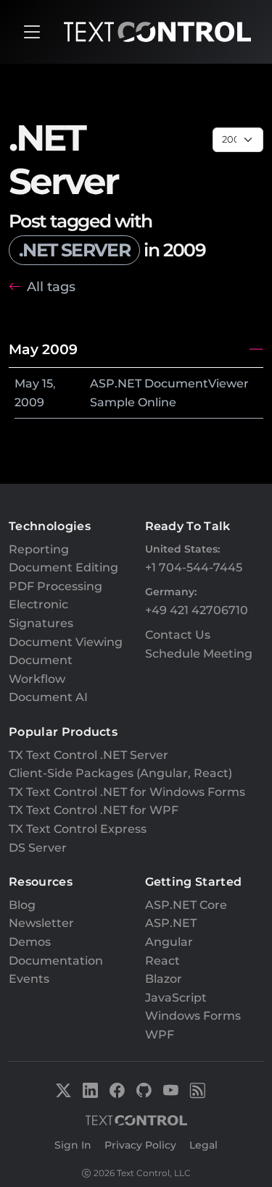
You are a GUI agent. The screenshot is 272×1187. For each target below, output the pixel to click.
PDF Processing (55, 586)
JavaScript (176, 997)
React (162, 961)
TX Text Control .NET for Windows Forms (127, 792)
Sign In (72, 1145)
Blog (22, 905)
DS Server (38, 848)
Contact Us (177, 635)
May (27, 383)
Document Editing (63, 567)
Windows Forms (193, 1016)
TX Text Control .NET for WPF (93, 810)
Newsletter (41, 923)
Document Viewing (66, 642)
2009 (29, 402)
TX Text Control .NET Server (88, 755)
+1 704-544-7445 (193, 567)
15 (47, 383)
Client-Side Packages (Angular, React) (120, 773)
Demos (30, 942)
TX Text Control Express (78, 829)
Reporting (39, 549)
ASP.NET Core (186, 905)
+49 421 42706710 (196, 610)
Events (29, 979)
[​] (32, 32)
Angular (169, 942)
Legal (203, 1145)
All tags (51, 286)
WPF (159, 1034)
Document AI (48, 697)
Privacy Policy (140, 1145)
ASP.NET (171, 923)
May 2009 (43, 349)
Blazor (163, 979)
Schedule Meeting (198, 653)
